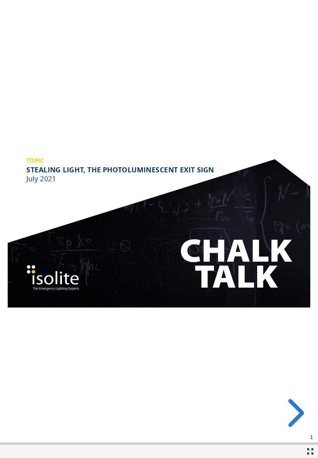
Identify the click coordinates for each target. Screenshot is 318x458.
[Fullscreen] (310, 451)
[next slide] (293, 413)
